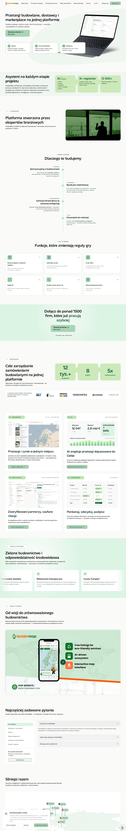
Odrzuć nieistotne (11, 825)
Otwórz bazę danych (17, 527)
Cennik (88, 3)
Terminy (10, 732)
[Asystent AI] (122, 827)
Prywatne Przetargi (37, 3)
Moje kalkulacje (78, 3)
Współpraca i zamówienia (15, 728)
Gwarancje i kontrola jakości (16, 740)
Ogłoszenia (24, 3)
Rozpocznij (115, 3)
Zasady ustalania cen (14, 736)
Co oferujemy (12, 724)
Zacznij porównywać (76, 527)
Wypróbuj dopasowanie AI (76, 467)
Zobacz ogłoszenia (17, 467)
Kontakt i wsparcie (13, 744)
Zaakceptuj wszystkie (41, 825)
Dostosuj (26, 825)
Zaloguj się (105, 3)
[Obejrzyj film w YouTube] (63, 662)
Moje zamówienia (65, 3)
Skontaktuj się (20, 760)
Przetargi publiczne (51, 3)
